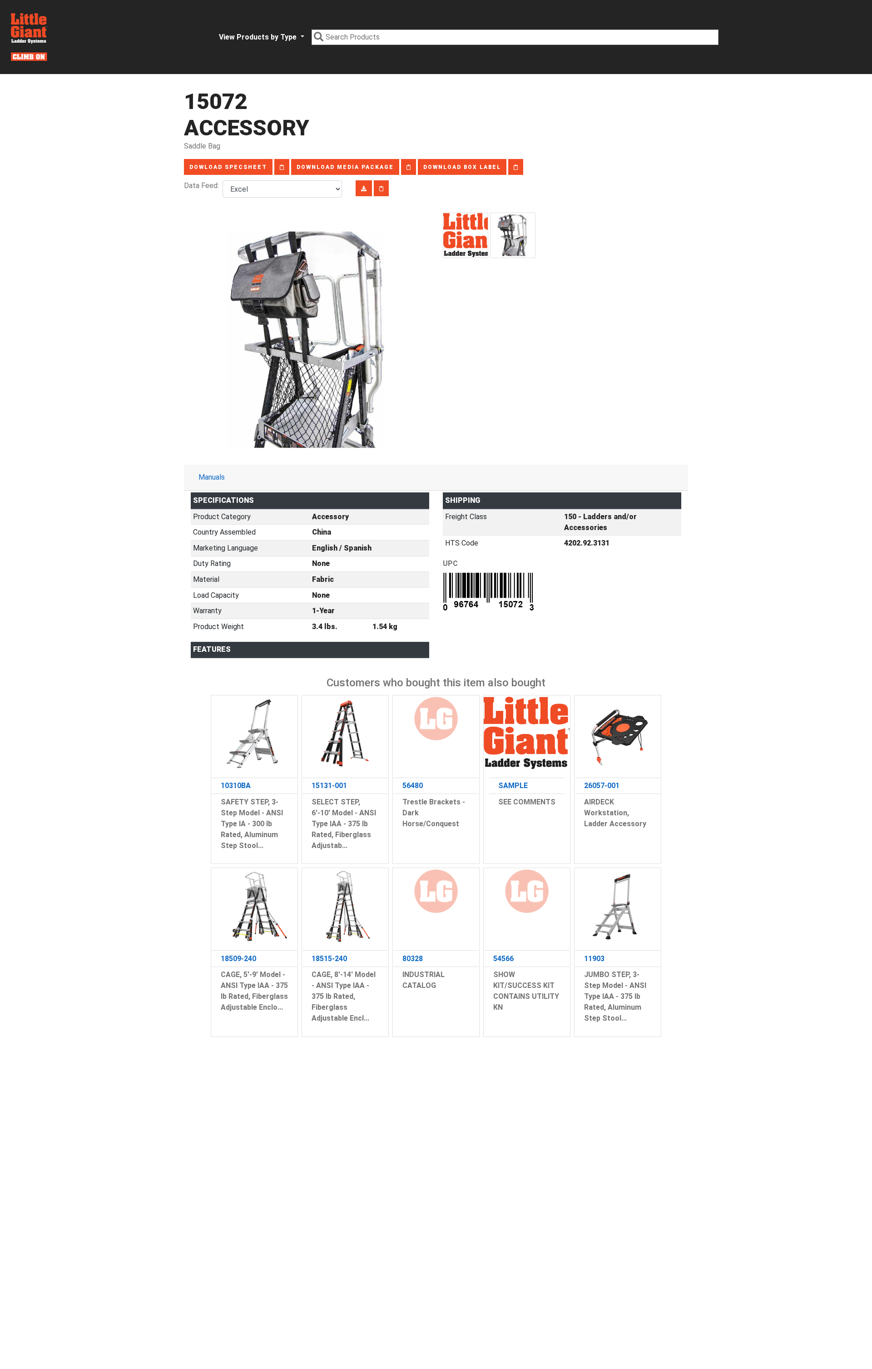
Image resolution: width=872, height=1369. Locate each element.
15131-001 (329, 785)
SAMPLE (513, 785)
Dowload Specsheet (228, 167)
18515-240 (329, 958)
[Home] (29, 37)
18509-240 (238, 958)
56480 (412, 785)
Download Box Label (462, 167)
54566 (503, 958)
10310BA (236, 785)
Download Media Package (345, 167)
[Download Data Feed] (364, 188)
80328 (412, 958)
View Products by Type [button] (258, 37)
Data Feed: (203, 185)
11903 (594, 958)
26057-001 (601, 785)
